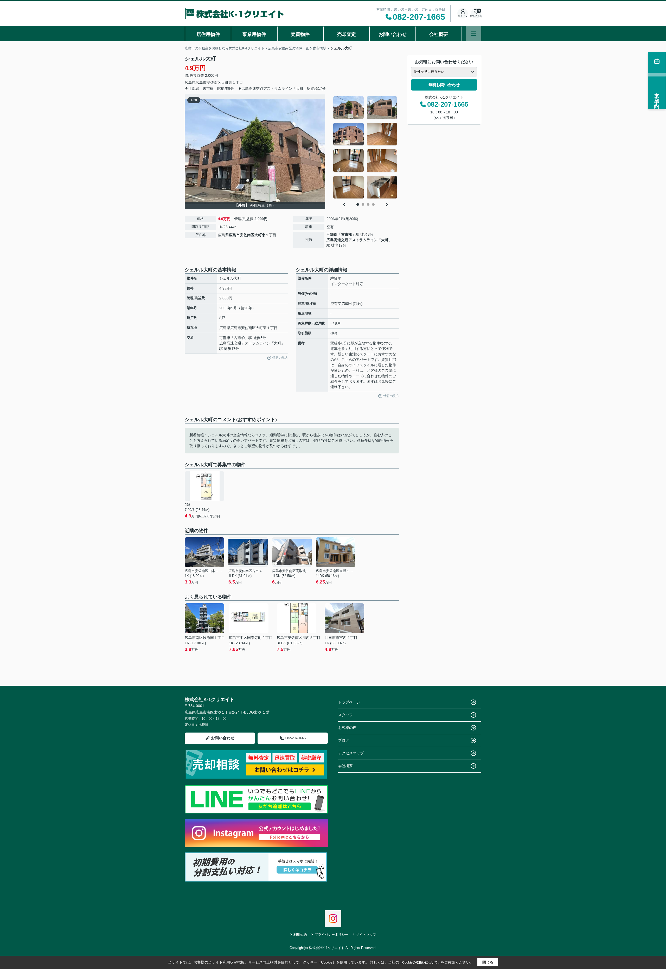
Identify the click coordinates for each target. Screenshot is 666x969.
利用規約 (300, 934)
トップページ (349, 702)
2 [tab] (363, 204)
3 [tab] (368, 204)
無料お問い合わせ (444, 84)
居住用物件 (208, 34)
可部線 (331, 234)
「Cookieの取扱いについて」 (420, 962)
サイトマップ (366, 934)
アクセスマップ (351, 753)
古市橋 (346, 234)
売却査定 (346, 34)
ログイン (462, 16)
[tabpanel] (365, 147)
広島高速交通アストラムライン (351, 240)
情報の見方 (280, 358)
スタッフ (345, 715)
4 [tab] (373, 204)
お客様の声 (347, 728)
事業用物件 (254, 34)
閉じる (487, 962)
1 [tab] (357, 204)
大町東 (226, 82)
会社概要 (438, 34)
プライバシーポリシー (331, 934)
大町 (384, 240)
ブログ (343, 740)
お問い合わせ (393, 34)
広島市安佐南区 (208, 82)
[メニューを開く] (474, 34)
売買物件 (300, 34)
